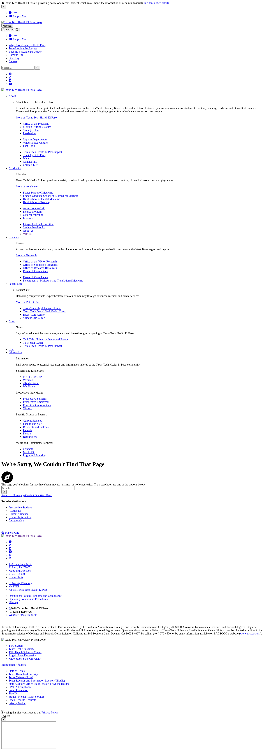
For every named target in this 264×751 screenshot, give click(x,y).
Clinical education (33, 214)
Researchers (30, 436)
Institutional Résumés (13, 664)
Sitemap (13, 602)
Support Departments (35, 139)
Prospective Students (35, 398)
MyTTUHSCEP (32, 376)
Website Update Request (22, 614)
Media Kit (28, 452)
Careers (13, 61)
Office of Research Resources (40, 267)
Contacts (28, 448)
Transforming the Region (23, 48)
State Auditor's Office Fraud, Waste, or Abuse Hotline (39, 683)
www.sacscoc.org (250, 633)
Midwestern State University (25, 658)
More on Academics (27, 186)
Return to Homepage (13, 495)
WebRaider (29, 386)
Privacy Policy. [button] (50, 712)
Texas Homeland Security (23, 674)
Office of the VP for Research (40, 261)
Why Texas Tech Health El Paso (27, 45)
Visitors (27, 408)
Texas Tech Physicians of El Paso (42, 308)
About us (28, 230)
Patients (27, 430)
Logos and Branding (34, 455)
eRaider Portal (31, 383)
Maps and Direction (20, 570)
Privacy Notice (17, 703)
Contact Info (30, 161)
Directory (14, 58)
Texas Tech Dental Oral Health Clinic (44, 311)
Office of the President (35, 123)
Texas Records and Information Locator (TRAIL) (37, 680)
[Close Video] (3, 719)
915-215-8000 (17, 573)
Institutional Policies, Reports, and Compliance (35, 595)
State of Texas (17, 670)
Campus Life (16, 54)
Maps (26, 158)
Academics (15, 168)
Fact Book (29, 145)
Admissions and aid (34, 208)
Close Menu (9, 29)
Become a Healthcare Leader (25, 51)
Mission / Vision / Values (37, 126)
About (12, 95)
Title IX (13, 693)
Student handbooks (34, 227)
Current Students (32, 420)
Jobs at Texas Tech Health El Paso (28, 589)
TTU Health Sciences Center (25, 652)
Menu (6, 25)
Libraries (28, 218)
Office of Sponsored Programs (40, 264)
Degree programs (33, 211)
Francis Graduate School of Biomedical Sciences (50, 195)
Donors (27, 433)
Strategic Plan (31, 130)
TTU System (16, 645)
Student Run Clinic (34, 317)
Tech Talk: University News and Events (45, 339)
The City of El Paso (34, 155)
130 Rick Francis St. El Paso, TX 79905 (20, 566)
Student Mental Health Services (26, 696)
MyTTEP (14, 586)
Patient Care (15, 283)
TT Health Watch (33, 342)
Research (14, 237)
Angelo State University (22, 655)
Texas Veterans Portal (21, 677)
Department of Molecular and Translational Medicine (53, 280)
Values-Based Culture (35, 142)
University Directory (20, 583)
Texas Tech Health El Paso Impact (42, 152)
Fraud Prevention (18, 690)
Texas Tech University (21, 648)
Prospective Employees (36, 401)
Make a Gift (12, 532)
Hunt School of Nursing (36, 202)
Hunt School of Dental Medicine (41, 199)
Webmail (28, 380)
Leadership (29, 133)
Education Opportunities (37, 405)
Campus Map (19, 16)
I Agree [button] (5, 715)
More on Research (26, 255)
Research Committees (35, 271)
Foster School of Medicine (38, 192)
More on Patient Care (28, 302)
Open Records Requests (22, 699)
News (12, 321)
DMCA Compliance (20, 687)
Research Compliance (35, 277)
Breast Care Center (34, 314)
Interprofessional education (38, 224)
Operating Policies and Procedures (28, 599)
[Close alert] (3, 6)
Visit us (27, 233)
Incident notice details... (157, 2)
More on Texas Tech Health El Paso (36, 117)
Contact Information (20, 517)
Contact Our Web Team (38, 495)
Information (15, 352)
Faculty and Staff (32, 423)
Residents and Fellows (35, 427)
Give (14, 12)
